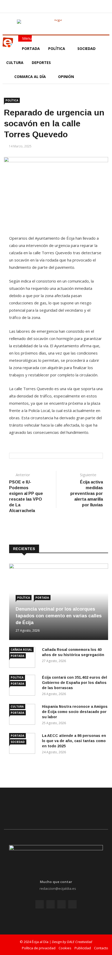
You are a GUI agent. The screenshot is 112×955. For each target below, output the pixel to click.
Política (57, 48)
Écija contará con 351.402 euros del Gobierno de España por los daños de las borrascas (74, 682)
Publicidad (82, 948)
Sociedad (86, 48)
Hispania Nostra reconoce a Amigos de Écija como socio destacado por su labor (75, 711)
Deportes (41, 62)
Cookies (65, 948)
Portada (31, 48)
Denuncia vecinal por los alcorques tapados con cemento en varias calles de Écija (59, 615)
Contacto (101, 948)
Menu (26, 38)
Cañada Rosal (21, 649)
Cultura (14, 62)
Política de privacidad (38, 948)
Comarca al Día (30, 76)
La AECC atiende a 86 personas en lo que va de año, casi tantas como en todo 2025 (74, 741)
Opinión (66, 76)
